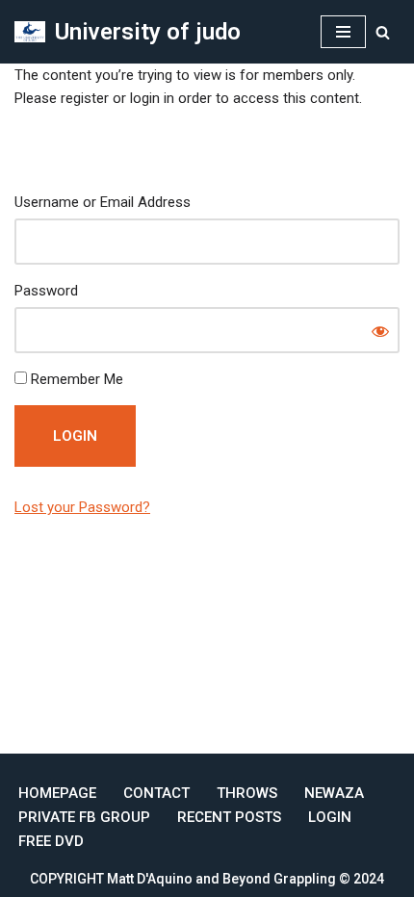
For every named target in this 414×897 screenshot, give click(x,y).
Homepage (57, 793)
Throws (247, 793)
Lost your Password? (82, 507)
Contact (156, 793)
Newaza (334, 793)
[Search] (382, 32)
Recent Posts (229, 817)
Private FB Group (84, 817)
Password (46, 290)
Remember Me (75, 379)
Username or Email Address (102, 202)
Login (329, 817)
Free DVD (51, 841)
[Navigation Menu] (343, 31)
